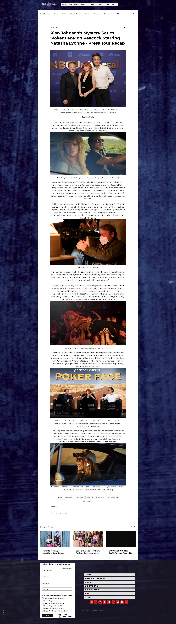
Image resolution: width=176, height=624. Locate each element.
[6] (113, 602)
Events (87, 14)
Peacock (90, 497)
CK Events (91, 586)
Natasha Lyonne (112, 497)
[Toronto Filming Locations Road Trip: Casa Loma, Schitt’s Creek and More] (55, 539)
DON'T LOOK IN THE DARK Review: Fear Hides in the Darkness (121, 552)
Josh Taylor (79, 497)
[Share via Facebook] (51, 513)
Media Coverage (95, 578)
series (60, 497)
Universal (68, 497)
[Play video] (88, 464)
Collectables (108, 14)
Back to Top (3, 615)
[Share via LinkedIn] (61, 513)
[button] (73, 4)
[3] (104, 602)
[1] (100, 602)
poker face (100, 497)
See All (133, 527)
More (119, 14)
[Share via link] (66, 513)
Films (56, 14)
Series (64, 14)
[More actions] (124, 27)
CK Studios (92, 590)
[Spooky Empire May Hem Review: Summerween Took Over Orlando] (88, 539)
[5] (95, 602)
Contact (90, 597)
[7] (117, 602)
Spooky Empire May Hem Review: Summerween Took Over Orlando (88, 552)
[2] (91, 602)
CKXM (88, 582)
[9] (126, 602)
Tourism (97, 14)
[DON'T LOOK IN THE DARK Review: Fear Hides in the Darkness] (121, 539)
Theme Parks (75, 14)
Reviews (54, 506)
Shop (88, 593)
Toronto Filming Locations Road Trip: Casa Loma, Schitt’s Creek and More (52, 552)
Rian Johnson (88, 501)
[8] (122, 602)
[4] (109, 602)
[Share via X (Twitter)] (56, 513)
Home (88, 575)
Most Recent (45, 14)
